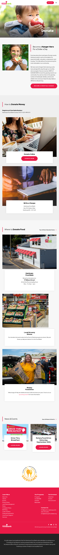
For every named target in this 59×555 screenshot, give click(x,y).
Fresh (55, 527)
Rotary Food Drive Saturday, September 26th (43, 440)
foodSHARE (38, 499)
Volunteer (51, 497)
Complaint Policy (6, 508)
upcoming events (23, 394)
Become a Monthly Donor (44, 86)
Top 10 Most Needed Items (47, 230)
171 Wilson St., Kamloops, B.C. (48, 510)
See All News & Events (48, 419)
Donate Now (29, 158)
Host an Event (52, 500)
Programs (37, 497)
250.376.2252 (45, 512)
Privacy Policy (6, 502)
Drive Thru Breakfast (15, 439)
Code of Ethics (6, 511)
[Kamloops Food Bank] (7, 2)
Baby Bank (37, 502)
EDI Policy (5, 510)
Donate (50, 2)
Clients (4, 499)
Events (4, 500)
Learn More (15, 445)
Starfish (37, 500)
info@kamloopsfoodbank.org (49, 513)
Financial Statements (8, 513)
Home (48, 27)
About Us (4, 497)
